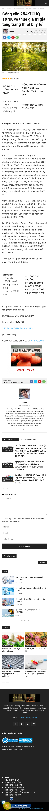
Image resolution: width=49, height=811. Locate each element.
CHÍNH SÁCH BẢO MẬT (13, 785)
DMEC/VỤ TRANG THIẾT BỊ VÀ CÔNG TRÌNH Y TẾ (7, 449)
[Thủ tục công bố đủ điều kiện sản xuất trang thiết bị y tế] (8, 580)
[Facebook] (4, 37)
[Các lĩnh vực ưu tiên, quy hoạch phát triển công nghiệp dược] (13, 662)
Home (4, 8)
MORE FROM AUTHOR (28, 440)
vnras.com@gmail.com (29, 717)
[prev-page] (3, 488)
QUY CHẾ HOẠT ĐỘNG (13, 782)
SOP (5, 571)
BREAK (6, 628)
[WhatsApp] (17, 37)
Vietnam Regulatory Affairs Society (33, 808)
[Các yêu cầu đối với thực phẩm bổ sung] (13, 639)
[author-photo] (24, 399)
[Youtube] (33, 724)
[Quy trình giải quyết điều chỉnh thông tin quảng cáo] (8, 602)
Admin (11, 31)
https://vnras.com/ (24, 406)
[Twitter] (9, 37)
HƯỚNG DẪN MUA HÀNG (14, 787)
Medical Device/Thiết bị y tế (35, 8)
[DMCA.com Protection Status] (25, 742)
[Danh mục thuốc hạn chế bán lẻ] (36, 639)
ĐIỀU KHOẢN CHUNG (13, 780)
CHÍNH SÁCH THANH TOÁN (15, 790)
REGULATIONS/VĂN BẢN (16, 8)
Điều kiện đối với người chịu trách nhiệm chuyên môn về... (35, 673)
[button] (4, 3)
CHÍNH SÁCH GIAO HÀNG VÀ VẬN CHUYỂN (20, 792)
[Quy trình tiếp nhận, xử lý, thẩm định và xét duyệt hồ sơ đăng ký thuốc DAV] (8, 591)
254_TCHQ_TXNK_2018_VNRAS (17, 328)
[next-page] (7, 488)
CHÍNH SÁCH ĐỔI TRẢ (13, 795)
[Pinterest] (13, 37)
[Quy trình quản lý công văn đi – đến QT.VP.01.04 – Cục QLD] (8, 613)
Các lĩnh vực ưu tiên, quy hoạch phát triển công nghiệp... (11, 673)
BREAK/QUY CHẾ (7, 646)
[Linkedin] (27, 724)
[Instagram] (21, 724)
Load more (23, 620)
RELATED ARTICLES (11, 440)
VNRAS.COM (37, 341)
